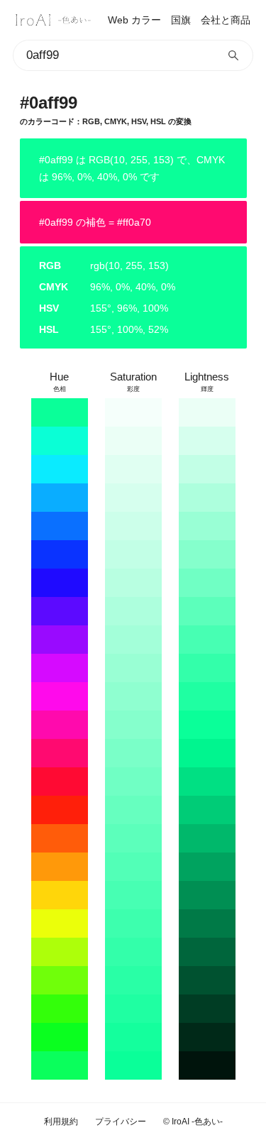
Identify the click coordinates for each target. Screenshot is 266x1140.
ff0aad (59, 725)
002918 (207, 1037)
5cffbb (133, 838)
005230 (207, 980)
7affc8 (133, 753)
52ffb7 (133, 867)
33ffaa (133, 952)
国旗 (181, 20)
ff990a (59, 867)
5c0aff (59, 611)
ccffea (133, 526)
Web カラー (134, 20)
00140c (207, 1065)
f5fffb (133, 412)
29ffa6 (133, 980)
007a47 (207, 923)
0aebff (59, 469)
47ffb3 (133, 895)
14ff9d (133, 1037)
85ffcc (133, 725)
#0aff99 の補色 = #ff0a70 (95, 222)
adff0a (59, 952)
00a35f (207, 867)
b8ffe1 (133, 583)
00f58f (207, 753)
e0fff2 (133, 469)
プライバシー (120, 1122)
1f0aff (59, 583)
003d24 (207, 1008)
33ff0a (59, 1008)
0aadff (59, 497)
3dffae (133, 923)
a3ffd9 (133, 639)
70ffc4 (133, 781)
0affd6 (59, 441)
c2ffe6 (133, 554)
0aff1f (59, 1037)
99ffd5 (207, 526)
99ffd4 (133, 668)
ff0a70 (59, 753)
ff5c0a (59, 838)
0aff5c (59, 1065)
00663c (207, 952)
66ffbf (133, 810)
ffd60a (59, 895)
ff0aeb (59, 696)
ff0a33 (59, 781)
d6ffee (133, 497)
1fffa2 (133, 1008)
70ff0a (59, 980)
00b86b (207, 838)
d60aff (59, 668)
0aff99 (59, 412)
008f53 (207, 895)
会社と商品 (225, 20)
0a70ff (59, 526)
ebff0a (59, 923)
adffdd (133, 611)
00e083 (207, 781)
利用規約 (61, 1122)
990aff (59, 639)
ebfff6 (133, 441)
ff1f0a (59, 810)
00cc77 (207, 810)
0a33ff (59, 554)
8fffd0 (133, 696)
